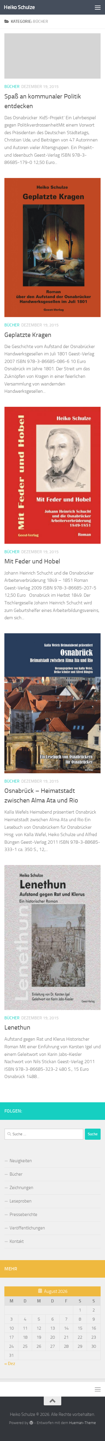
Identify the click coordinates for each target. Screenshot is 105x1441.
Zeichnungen (21, 1187)
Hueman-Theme (82, 1423)
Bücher (12, 86)
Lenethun (17, 1027)
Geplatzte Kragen (27, 335)
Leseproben (21, 1201)
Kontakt (17, 1241)
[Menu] (97, 7)
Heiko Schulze (19, 7)
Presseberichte (23, 1214)
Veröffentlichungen (27, 1228)
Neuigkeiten (21, 1160)
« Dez (9, 1363)
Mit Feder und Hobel (32, 561)
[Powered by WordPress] (31, 1423)
